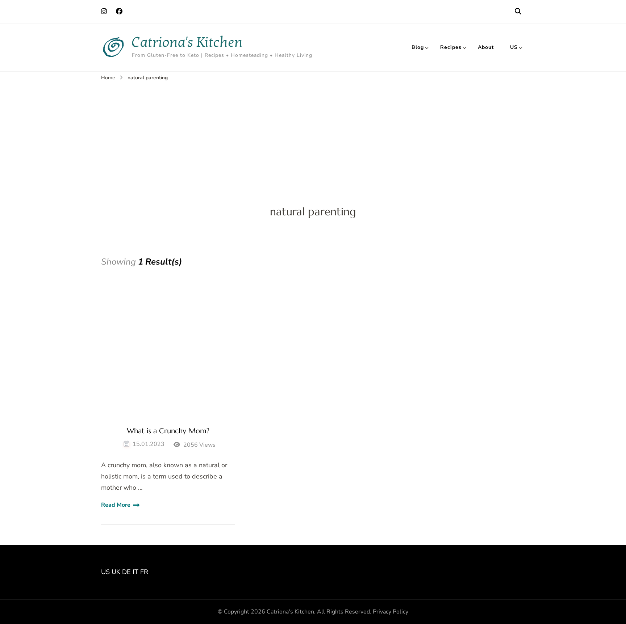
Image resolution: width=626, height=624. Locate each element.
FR (144, 572)
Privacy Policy (390, 612)
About (486, 47)
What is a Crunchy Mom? (168, 431)
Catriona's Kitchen (187, 42)
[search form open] (518, 11)
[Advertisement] (313, 136)
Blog (418, 47)
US (514, 47)
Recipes (451, 47)
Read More (115, 505)
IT (135, 572)
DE (126, 572)
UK (116, 572)
